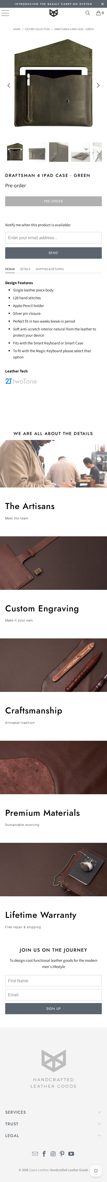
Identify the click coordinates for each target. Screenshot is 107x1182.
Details (25, 269)
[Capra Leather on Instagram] (53, 1154)
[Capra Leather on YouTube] (71, 1154)
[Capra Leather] (53, 13)
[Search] (88, 13)
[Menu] (1, 13)
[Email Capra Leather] (35, 1154)
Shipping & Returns (50, 269)
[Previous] (9, 85)
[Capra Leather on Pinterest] (62, 1154)
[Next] (98, 85)
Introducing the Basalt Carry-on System (53, 4)
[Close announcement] (102, 4)
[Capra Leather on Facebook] (44, 1154)
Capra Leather (38, 1170)
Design (10, 269)
